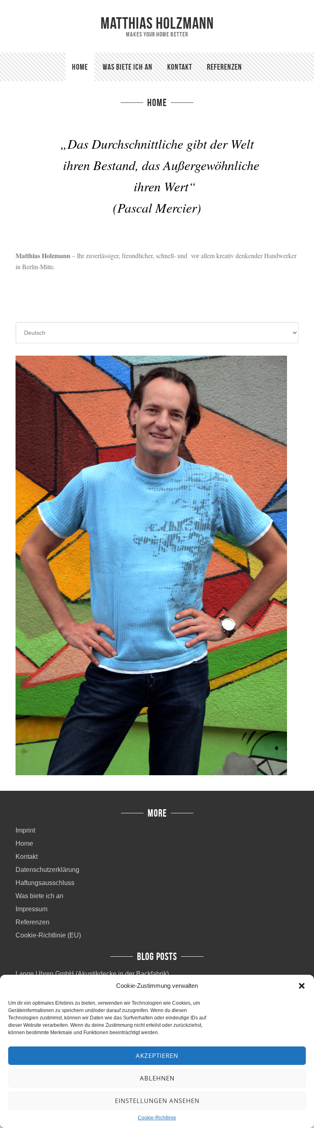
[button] (302, 986)
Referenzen (32, 922)
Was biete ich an (39, 895)
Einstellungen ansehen (157, 1100)
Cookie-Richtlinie (157, 1118)
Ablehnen (157, 1078)
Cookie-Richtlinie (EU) (48, 935)
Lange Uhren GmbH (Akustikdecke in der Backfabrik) (92, 973)
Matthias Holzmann (157, 23)
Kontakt (27, 856)
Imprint (25, 830)
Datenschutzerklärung (47, 869)
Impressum (31, 909)
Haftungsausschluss (45, 882)
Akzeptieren (157, 1055)
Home (24, 843)
